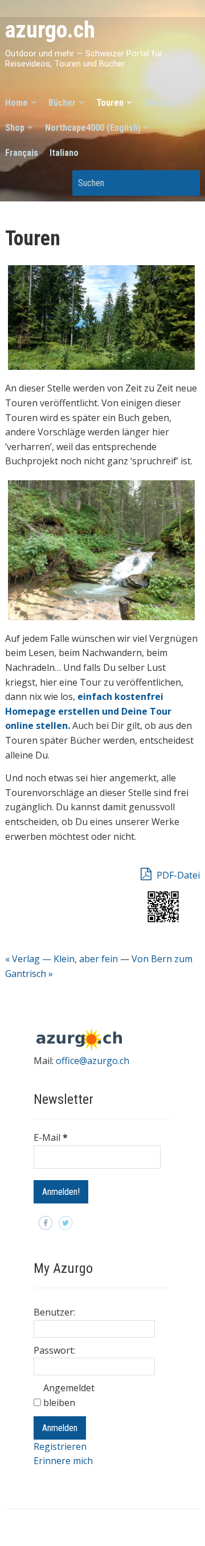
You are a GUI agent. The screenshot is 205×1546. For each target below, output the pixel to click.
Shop (14, 127)
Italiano (64, 152)
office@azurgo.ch (92, 1060)
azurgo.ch (50, 30)
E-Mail (51, 1137)
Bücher (62, 102)
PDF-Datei (177, 875)
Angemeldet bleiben (69, 1395)
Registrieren (60, 1446)
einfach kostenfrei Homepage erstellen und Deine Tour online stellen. (88, 711)
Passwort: (54, 1350)
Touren (110, 102)
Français (21, 152)
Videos (157, 102)
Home (16, 102)
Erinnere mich (63, 1460)
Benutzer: (54, 1312)
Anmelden (59, 1428)
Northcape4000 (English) (93, 127)
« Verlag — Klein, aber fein (61, 959)
